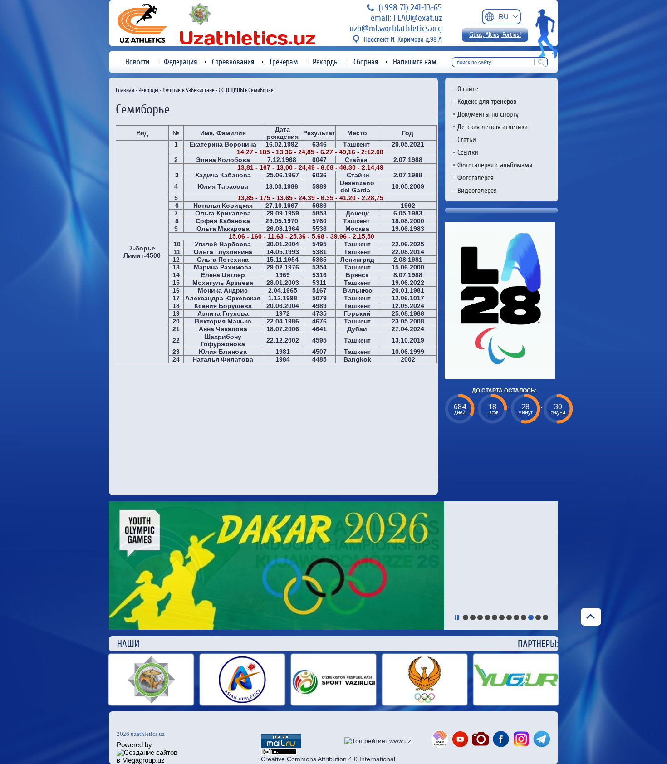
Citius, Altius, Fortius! (495, 35)
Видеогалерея (477, 190)
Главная (125, 90)
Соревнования (233, 62)
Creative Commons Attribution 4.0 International (328, 759)
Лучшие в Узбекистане (188, 90)
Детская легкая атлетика (492, 127)
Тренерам (283, 62)
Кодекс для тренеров (486, 102)
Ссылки (467, 152)
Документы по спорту (488, 114)
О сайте (467, 89)
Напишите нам (414, 62)
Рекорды (326, 62)
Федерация (180, 62)
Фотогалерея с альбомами (495, 165)
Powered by (134, 745)
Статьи (466, 140)
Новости (137, 62)
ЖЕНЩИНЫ (231, 90)
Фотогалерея (475, 178)
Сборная (365, 62)
